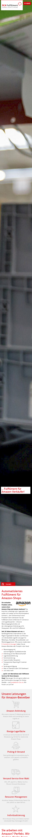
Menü (28, 3)
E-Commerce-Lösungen (9, 644)
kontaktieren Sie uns (17, 682)
